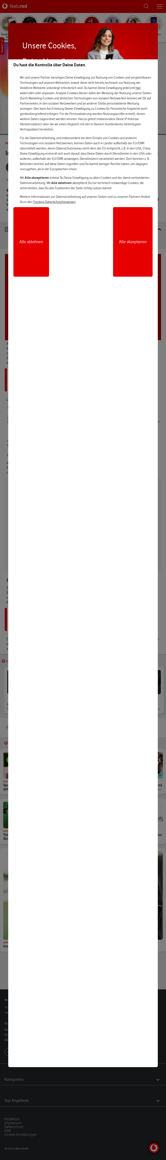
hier (138, 88)
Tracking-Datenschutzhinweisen (54, 202)
